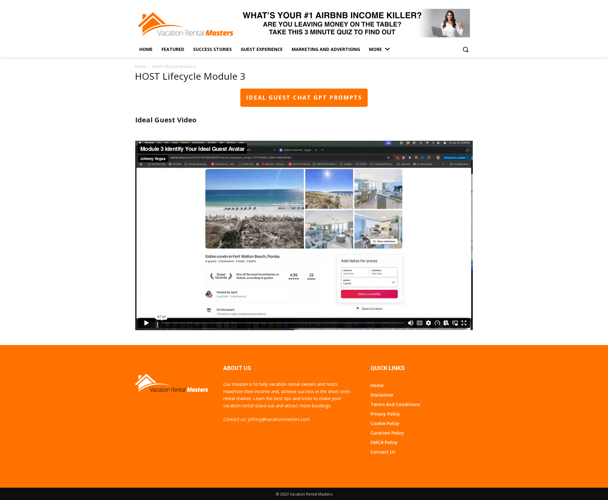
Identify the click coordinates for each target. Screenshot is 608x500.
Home (140, 66)
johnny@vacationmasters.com (279, 419)
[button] (465, 49)
